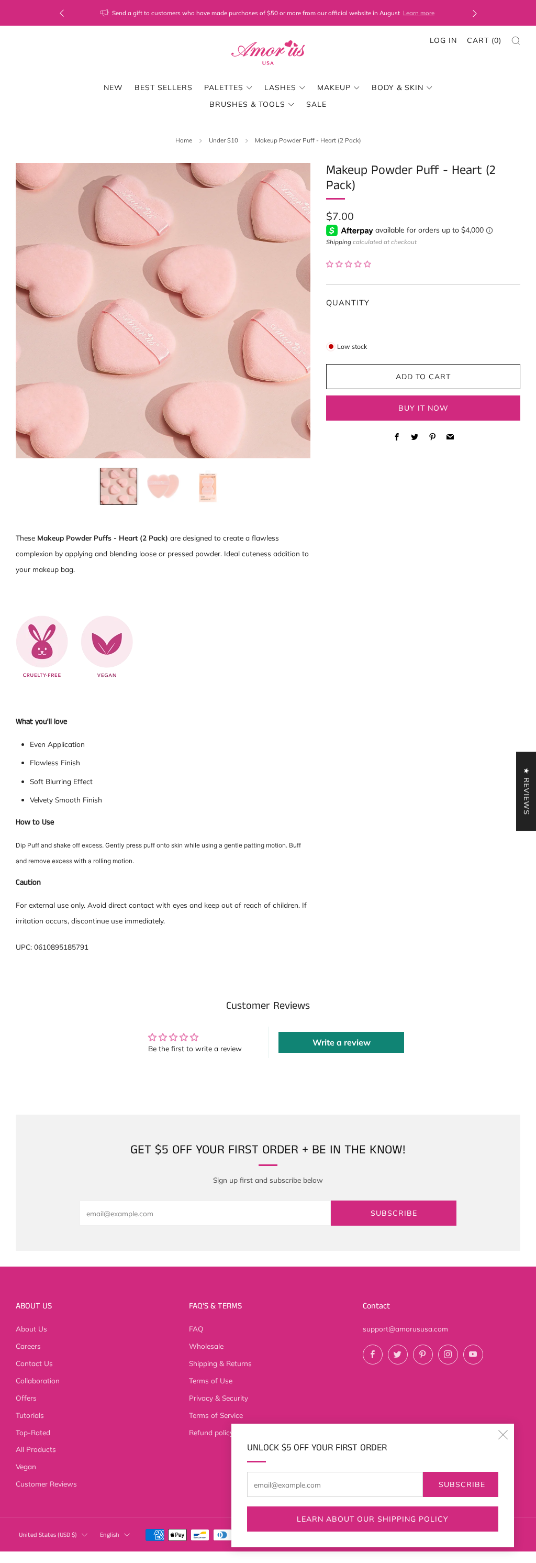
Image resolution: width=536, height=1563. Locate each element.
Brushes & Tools (247, 104)
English (109, 1535)
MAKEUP (334, 87)
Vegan (26, 1466)
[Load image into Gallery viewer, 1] (119, 486)
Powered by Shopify (426, 1556)
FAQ (196, 1328)
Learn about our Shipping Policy (373, 1519)
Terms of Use (210, 1380)
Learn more (418, 13)
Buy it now (423, 408)
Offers (26, 1397)
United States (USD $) (48, 1535)
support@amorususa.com (405, 1328)
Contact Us (34, 1363)
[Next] (475, 13)
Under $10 (223, 140)
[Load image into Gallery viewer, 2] (163, 486)
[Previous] (62, 13)
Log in (443, 40)
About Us (31, 1328)
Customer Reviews (46, 1483)
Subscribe (462, 1484)
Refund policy (211, 1432)
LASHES (280, 87)
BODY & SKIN (397, 87)
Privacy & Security (218, 1397)
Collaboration (38, 1380)
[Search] (515, 40)
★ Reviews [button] (526, 791)
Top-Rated (33, 1432)
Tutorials (30, 1415)
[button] (348, 263)
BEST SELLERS (164, 87)
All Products (36, 1449)
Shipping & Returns (220, 1363)
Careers (28, 1345)
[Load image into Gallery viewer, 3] (208, 486)
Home (183, 140)
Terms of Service (216, 1415)
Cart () (484, 40)
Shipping (338, 242)
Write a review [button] (341, 1042)
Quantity (348, 302)
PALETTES (223, 87)
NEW (113, 87)
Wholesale (206, 1345)
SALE (316, 104)
